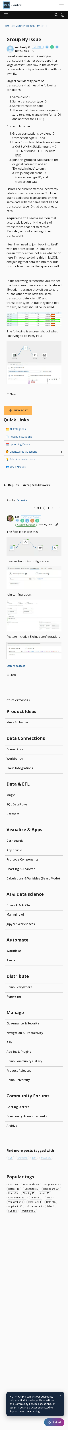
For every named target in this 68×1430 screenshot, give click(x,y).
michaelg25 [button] (22, 47)
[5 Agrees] (22, 521)
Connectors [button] (31, 1188)
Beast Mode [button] (31, 1184)
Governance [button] (34, 1206)
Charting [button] (28, 1193)
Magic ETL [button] (46, 1157)
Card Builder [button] (17, 1197)
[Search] (56, 15)
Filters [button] (13, 1193)
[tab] (11, 485)
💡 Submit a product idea (20, 459)
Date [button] (50, 1202)
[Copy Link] (33, 51)
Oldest (21, 500)
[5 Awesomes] (37, 521)
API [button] (49, 1197)
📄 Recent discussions (19, 436)
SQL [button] (10, 1157)
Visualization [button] (15, 1202)
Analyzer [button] (36, 1197)
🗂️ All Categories (16, 429)
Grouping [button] (22, 1157)
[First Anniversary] (52, 47)
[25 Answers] (32, 521)
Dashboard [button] (51, 1188)
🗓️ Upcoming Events (18, 444)
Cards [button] (13, 1184)
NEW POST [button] (21, 410)
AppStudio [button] (15, 1206)
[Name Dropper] (47, 47)
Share (12, 394)
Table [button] (50, 1206)
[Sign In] (62, 15)
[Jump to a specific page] (58, 508)
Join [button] (34, 1157)
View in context (16, 666)
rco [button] (17, 517)
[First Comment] (57, 47)
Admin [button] (45, 1193)
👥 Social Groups (16, 466)
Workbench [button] (28, 1210)
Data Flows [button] (34, 1202)
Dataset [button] (13, 1188)
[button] (10, 49)
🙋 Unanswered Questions (34, 451)
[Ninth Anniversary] (27, 521)
